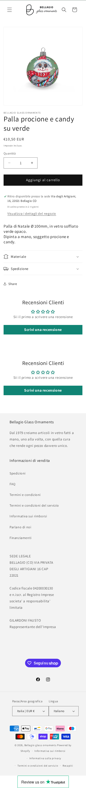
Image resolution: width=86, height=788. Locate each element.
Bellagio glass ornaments (40, 745)
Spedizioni (18, 473)
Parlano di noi (20, 527)
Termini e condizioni (25, 495)
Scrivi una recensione (43, 329)
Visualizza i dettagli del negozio (31, 213)
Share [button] (12, 284)
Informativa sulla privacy (45, 758)
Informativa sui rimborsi (28, 516)
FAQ (13, 484)
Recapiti (68, 765)
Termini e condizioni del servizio (34, 505)
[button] (9, 10)
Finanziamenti (21, 538)
